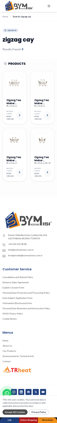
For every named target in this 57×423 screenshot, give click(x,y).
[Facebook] (28, 392)
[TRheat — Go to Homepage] (28, 369)
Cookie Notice (10, 318)
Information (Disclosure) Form (17, 303)
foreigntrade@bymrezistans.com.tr (25, 255)
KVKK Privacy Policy (13, 313)
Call (9, 420)
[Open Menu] (49, 6)
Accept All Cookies (15, 412)
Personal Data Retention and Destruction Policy (26, 308)
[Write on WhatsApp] (7, 393)
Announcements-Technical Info (18, 356)
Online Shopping (28, 420)
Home (5, 16)
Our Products (9, 351)
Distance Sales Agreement (16, 282)
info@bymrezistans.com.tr (21, 249)
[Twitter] (36, 392)
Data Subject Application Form (17, 298)
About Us (7, 345)
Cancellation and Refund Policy (18, 277)
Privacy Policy (39, 412)
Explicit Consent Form (13, 287)
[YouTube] (43, 392)
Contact (7, 361)
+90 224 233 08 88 (17, 244)
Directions (47, 420)
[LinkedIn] (21, 392)
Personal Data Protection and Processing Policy (26, 292)
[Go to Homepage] (28, 220)
